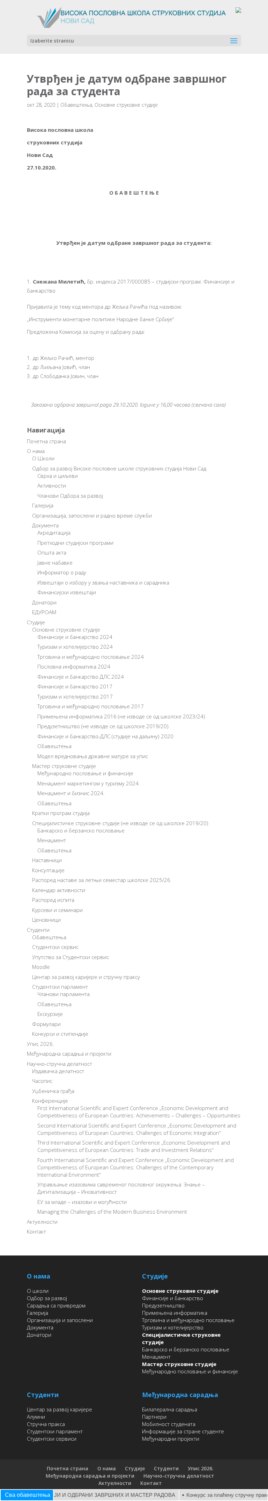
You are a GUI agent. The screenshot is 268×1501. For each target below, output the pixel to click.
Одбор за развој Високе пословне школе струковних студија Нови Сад (119, 468)
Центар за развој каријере (59, 1409)
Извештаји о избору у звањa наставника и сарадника (103, 582)
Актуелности (42, 1221)
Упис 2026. (40, 1043)
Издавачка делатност (58, 1071)
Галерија (42, 505)
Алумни (36, 1416)
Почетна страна (46, 441)
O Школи (43, 458)
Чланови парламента (63, 993)
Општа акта (51, 552)
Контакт (36, 1231)
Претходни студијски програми (75, 542)
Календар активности (58, 890)
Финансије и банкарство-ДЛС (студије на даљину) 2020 (105, 736)
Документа (45, 525)
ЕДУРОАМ (44, 612)
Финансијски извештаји (66, 592)
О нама (36, 450)
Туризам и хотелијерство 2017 (75, 696)
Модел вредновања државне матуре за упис (92, 756)
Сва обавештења (27, 1495)
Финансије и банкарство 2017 (74, 686)
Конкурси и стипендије (60, 1033)
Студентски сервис (55, 946)
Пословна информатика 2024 (73, 666)
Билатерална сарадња (169, 1409)
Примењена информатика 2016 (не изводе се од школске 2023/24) (121, 716)
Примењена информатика (174, 1312)
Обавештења (76, 104)
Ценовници (46, 919)
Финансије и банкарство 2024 (74, 636)
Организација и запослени (60, 1320)
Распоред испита (53, 899)
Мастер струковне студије (64, 765)
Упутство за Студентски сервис (70, 956)
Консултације (48, 870)
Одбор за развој (47, 1298)
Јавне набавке (55, 562)
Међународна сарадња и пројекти (69, 1053)
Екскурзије (50, 1013)
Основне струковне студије (126, 104)
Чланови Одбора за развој (70, 495)
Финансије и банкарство (172, 1298)
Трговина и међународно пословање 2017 (90, 706)
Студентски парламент (60, 986)
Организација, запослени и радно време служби (92, 515)
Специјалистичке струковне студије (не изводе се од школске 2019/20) (120, 823)
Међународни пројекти (170, 1438)
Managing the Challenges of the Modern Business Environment (112, 1211)
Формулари (46, 1023)
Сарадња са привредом (56, 1305)
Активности (51, 485)
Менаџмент (51, 840)
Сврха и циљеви (57, 475)
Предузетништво (163, 1305)
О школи (38, 1290)
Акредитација (53, 532)
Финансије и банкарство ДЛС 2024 (80, 676)
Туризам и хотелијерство (172, 1327)
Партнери (154, 1416)
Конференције (50, 1100)
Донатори (44, 602)
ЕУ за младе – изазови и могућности (82, 1201)
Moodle (41, 966)
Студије (36, 622)
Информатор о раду (61, 572)
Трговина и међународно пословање (188, 1320)
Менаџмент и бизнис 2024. (71, 793)
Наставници (47, 860)
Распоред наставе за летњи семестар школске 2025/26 (101, 879)
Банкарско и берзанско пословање (81, 830)
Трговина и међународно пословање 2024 (90, 656)
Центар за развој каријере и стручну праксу (86, 976)
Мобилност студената (168, 1423)
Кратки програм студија (61, 812)
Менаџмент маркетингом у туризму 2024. (88, 783)
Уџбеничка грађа (53, 1090)
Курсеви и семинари (57, 909)
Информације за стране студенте (183, 1431)
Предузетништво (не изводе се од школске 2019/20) (103, 726)
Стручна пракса (46, 1423)
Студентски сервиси (51, 1438)
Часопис (42, 1080)
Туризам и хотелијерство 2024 (75, 646)
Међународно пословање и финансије (85, 773)
